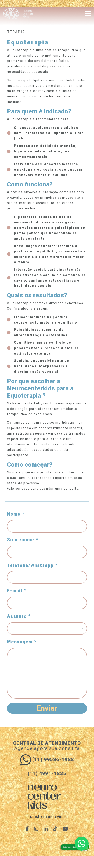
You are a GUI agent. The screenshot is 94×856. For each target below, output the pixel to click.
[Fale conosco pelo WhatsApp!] (82, 844)
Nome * (15, 514)
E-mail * (16, 590)
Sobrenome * (22, 539)
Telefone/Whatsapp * (32, 565)
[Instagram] (36, 828)
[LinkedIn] (46, 828)
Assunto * (19, 616)
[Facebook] (27, 828)
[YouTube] (65, 828)
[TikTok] (55, 828)
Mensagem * (22, 641)
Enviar (47, 708)
